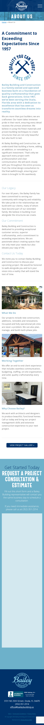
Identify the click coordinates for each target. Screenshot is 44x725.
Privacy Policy (31, 713)
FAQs (9, 713)
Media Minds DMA (26, 720)
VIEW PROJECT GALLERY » (22, 445)
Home (4, 22)
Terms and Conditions (19, 713)
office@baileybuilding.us (22, 707)
